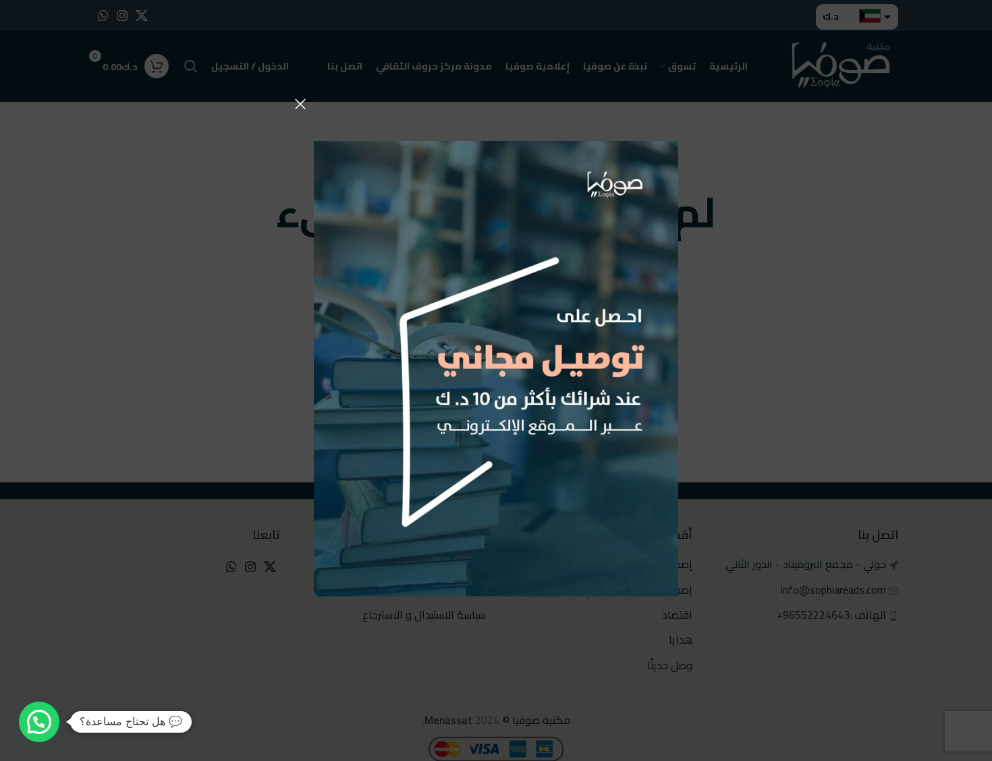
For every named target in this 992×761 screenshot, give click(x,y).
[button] (39, 722)
